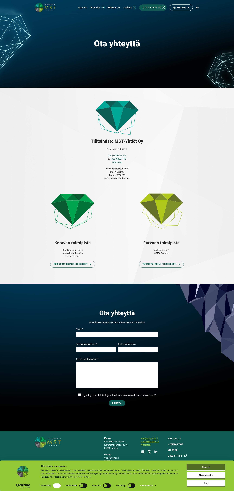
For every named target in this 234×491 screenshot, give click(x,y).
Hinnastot (114, 7)
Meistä (127, 7)
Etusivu (82, 7)
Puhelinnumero (127, 344)
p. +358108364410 (150, 441)
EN (197, 7)
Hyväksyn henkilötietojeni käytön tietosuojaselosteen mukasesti (119, 395)
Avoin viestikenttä (87, 359)
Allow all (206, 467)
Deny (206, 483)
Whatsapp (145, 444)
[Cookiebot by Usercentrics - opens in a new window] (23, 486)
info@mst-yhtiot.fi (117, 155)
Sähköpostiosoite (86, 344)
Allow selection (206, 475)
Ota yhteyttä (152, 7)
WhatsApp (117, 162)
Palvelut (95, 7)
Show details (146, 485)
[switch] (83, 485)
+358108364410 (118, 159)
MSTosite (183, 7)
